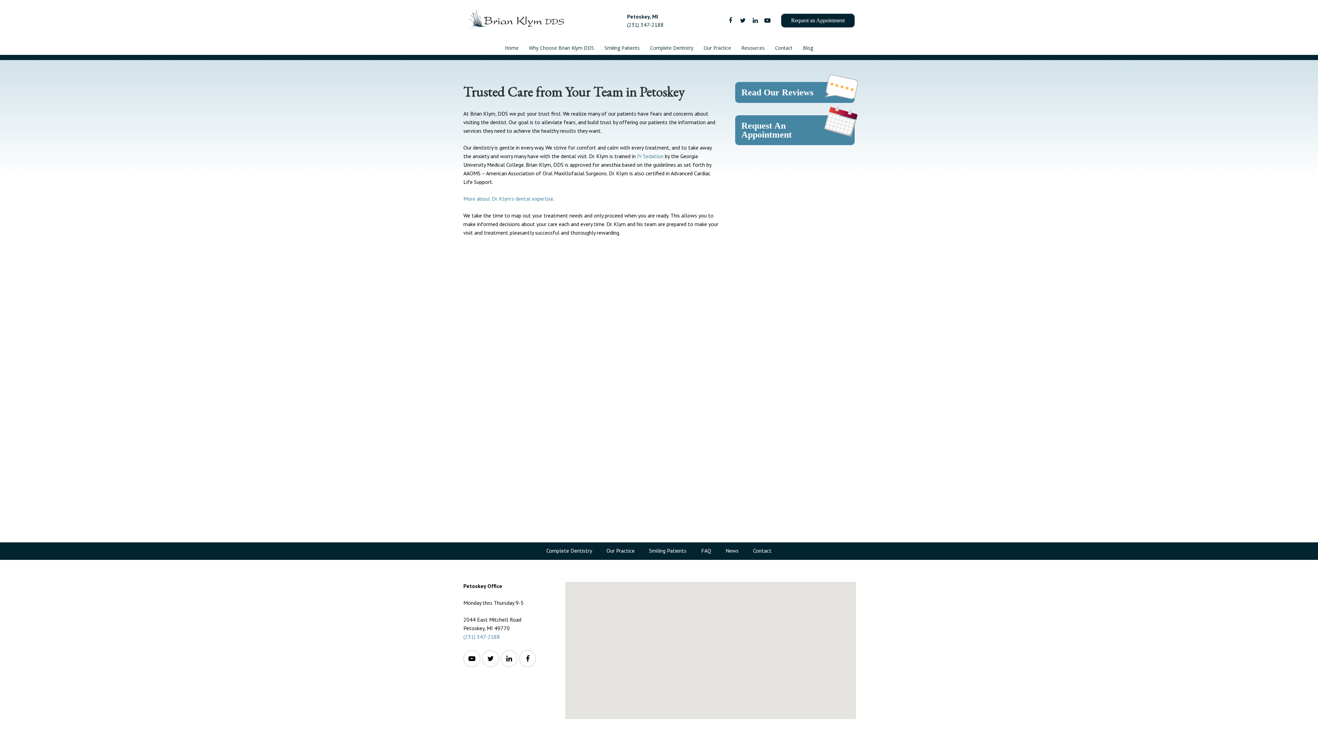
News (732, 550)
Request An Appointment (766, 130)
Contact (762, 550)
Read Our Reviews (777, 92)
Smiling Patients (667, 550)
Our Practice (620, 550)
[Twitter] (743, 20)
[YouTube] (767, 20)
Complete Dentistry (569, 550)
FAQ (706, 550)
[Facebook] (730, 20)
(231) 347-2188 (481, 636)
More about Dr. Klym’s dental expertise (508, 198)
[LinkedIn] (755, 20)
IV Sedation (650, 156)
